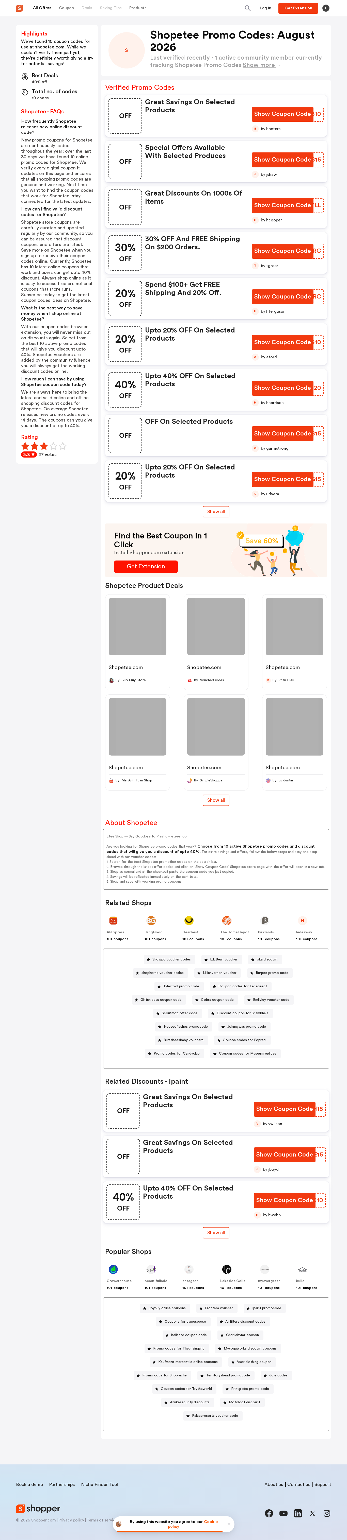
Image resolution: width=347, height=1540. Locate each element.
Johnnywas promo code (246, 1026)
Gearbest (190, 932)
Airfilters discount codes (245, 1321)
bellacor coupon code (189, 1335)
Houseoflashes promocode (186, 1026)
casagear (190, 1281)
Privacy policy (71, 1520)
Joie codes (278, 1375)
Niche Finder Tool (99, 1484)
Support (322, 1484)
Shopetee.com (126, 667)
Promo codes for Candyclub (177, 1053)
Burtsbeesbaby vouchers (183, 1040)
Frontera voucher (219, 1308)
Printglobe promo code (250, 1389)
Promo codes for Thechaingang (178, 1348)
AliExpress (115, 932)
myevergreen (269, 1281)
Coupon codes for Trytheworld (186, 1389)
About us (273, 1484)
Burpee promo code (272, 973)
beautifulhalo (156, 1281)
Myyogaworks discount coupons (250, 1348)
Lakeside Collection (237, 1281)
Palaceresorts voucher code (215, 1416)
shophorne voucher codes (162, 973)
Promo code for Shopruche (164, 1375)
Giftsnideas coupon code (161, 1000)
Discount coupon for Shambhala (242, 1013)
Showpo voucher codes (171, 959)
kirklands (266, 932)
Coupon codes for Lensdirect (242, 986)
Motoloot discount (244, 1402)
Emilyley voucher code (271, 1000)
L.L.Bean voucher (224, 959)
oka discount (267, 959)
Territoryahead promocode (228, 1375)
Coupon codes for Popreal (244, 1040)
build (300, 1281)
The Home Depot (234, 932)
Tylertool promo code (181, 986)
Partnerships (62, 1484)
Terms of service (102, 1520)
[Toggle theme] (326, 8)
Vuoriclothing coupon (254, 1362)
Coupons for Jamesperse (185, 1321)
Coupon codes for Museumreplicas (247, 1053)
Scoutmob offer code (179, 1013)
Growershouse (119, 1281)
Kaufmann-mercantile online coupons (188, 1362)
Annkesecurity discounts (190, 1402)
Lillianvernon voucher (219, 973)
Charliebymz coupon (242, 1335)
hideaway (304, 932)
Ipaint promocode (266, 1308)
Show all (216, 511)
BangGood (154, 932)
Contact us (298, 1484)
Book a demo (29, 1484)
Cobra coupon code (217, 1000)
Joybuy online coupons (167, 1308)
